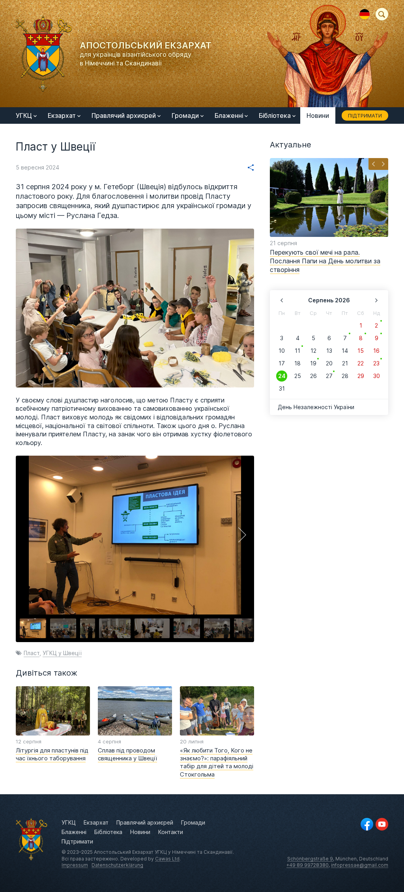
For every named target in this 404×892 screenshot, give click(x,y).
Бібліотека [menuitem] (275, 115)
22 (360, 363)
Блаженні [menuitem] (229, 115)
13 (329, 350)
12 (313, 350)
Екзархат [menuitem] (62, 115)
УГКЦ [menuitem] (24, 115)
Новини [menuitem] (318, 115)
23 (376, 363)
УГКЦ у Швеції (62, 653)
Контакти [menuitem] (170, 832)
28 (345, 375)
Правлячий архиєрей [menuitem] (124, 115)
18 (297, 363)
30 (376, 375)
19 (313, 363)
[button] (242, 535)
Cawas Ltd (167, 859)
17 (282, 363)
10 (282, 350)
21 (345, 363)
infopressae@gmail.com (359, 865)
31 (282, 388)
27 (329, 375)
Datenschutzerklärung (117, 865)
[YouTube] (382, 824)
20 (329, 363)
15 (360, 350)
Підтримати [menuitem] (365, 115)
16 (376, 350)
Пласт (31, 653)
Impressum (75, 865)
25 (297, 375)
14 (345, 350)
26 (313, 375)
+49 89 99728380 (307, 865)
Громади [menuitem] (185, 115)
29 (360, 375)
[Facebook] (367, 824)
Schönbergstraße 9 (310, 859)
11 (297, 350)
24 (282, 375)
